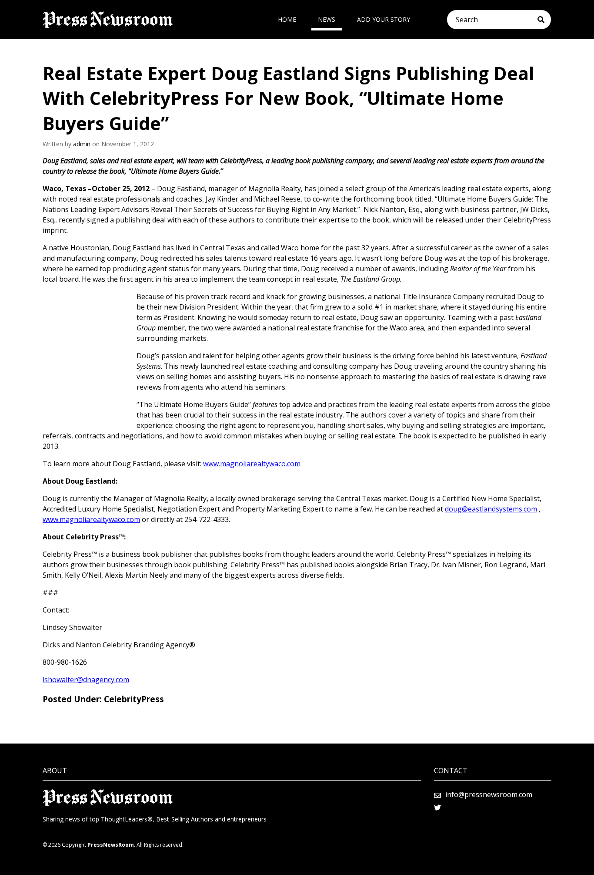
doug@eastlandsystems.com (491, 509)
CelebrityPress (134, 699)
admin (81, 144)
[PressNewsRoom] (108, 19)
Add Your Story (383, 19)
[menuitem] (287, 19)
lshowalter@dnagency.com (86, 679)
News (326, 19)
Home (287, 19)
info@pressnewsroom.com (488, 794)
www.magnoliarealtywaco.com (251, 463)
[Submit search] (544, 20)
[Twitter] (437, 807)
